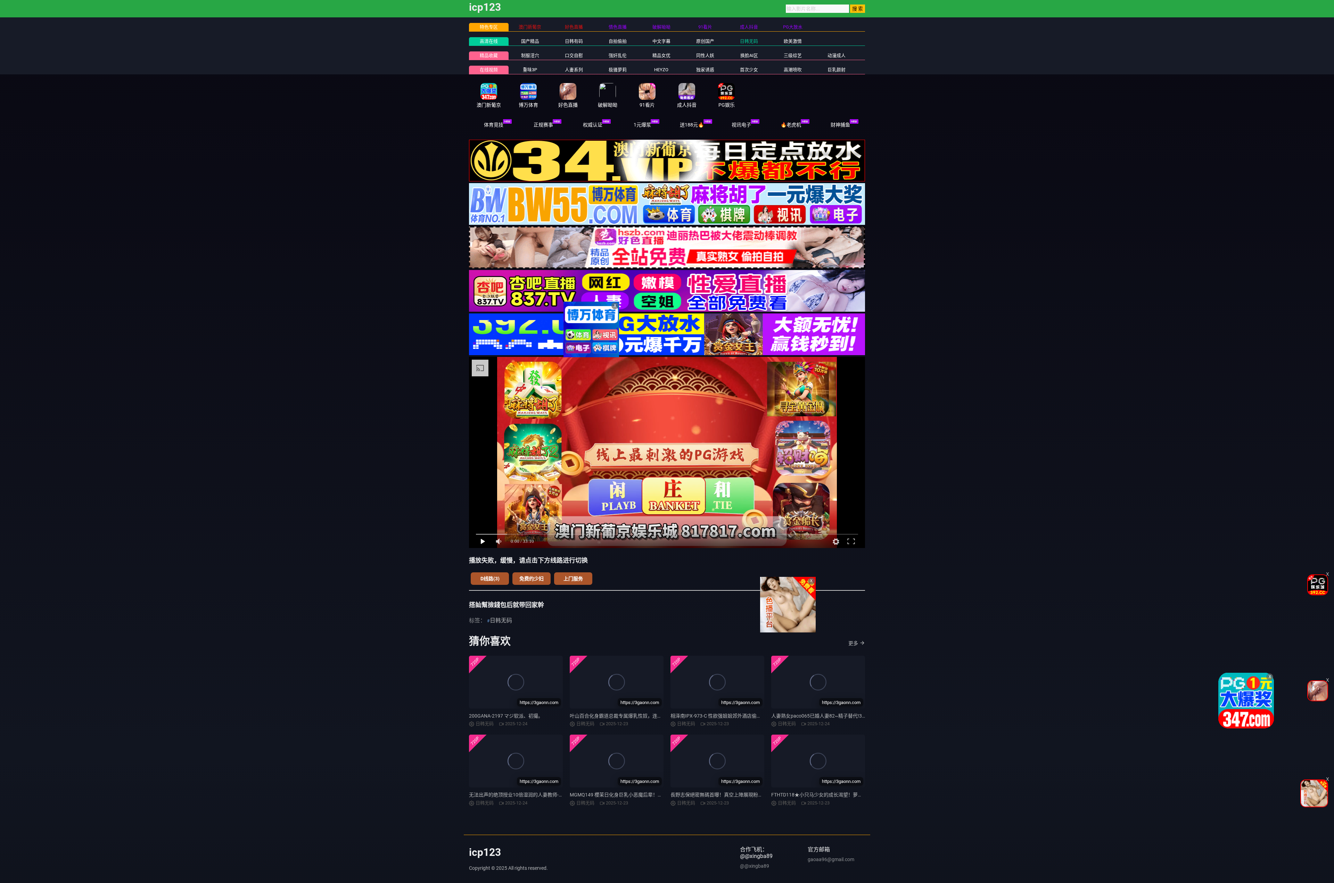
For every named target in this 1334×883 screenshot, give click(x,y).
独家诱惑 (705, 69)
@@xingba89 (754, 866)
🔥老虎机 (791, 125)
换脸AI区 (749, 55)
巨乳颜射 (836, 69)
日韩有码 (574, 41)
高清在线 (489, 41)
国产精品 (530, 41)
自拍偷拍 (618, 41)
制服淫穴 (530, 55)
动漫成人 (836, 55)
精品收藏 (489, 55)
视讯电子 (741, 125)
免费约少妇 (531, 578)
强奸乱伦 (618, 55)
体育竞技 (493, 125)
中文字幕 (661, 41)
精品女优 (661, 55)
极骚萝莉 (618, 69)
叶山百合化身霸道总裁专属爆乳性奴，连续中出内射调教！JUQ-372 (642, 716)
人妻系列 (574, 69)
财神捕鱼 (840, 125)
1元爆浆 (642, 125)
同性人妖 (705, 55)
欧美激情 (793, 41)
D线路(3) (490, 578)
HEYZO (661, 69)
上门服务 (573, 578)
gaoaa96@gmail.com (831, 859)
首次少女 (749, 69)
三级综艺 (793, 55)
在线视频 (489, 69)
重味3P (530, 69)
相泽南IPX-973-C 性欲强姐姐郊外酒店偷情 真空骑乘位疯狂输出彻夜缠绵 (748, 716)
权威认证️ (592, 125)
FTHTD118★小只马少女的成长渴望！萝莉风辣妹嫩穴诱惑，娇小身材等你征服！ (858, 795)
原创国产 (705, 41)
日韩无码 (749, 41)
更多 (853, 643)
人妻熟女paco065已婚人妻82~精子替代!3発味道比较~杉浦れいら (842, 716)
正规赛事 (543, 125)
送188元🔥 (692, 125)
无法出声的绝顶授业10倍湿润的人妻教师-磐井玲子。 (526, 795)
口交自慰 (574, 55)
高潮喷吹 (793, 69)
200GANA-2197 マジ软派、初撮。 (506, 716)
